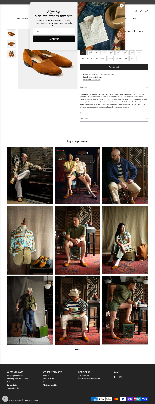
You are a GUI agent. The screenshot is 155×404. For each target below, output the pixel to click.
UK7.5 (139, 53)
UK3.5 (83, 53)
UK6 (118, 53)
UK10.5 (118, 58)
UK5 (104, 53)
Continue (54, 38)
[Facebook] (114, 377)
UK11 (125, 58)
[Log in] (141, 11)
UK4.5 (97, 53)
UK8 (82, 58)
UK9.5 (103, 58)
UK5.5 (111, 53)
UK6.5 (125, 53)
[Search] (136, 11)
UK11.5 (133, 58)
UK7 (132, 53)
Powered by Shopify (31, 400)
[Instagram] (120, 377)
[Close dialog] (122, 5)
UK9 (96, 58)
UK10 (110, 58)
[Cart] (146, 11)
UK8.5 (89, 58)
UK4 (90, 53)
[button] (19, 59)
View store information (91, 79)
